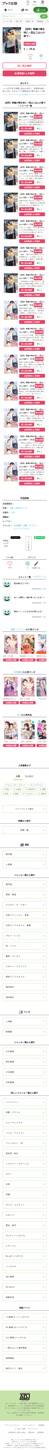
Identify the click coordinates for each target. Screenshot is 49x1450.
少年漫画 (10, 1051)
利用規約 (41, 1425)
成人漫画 (10, 1277)
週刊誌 (9, 884)
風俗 (16, 794)
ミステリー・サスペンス (17, 1164)
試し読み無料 (25, 65)
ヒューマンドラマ (21, 528)
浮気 (6, 794)
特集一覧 (24, 830)
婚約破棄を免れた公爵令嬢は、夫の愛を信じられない (11, 699)
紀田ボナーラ (21, 508)
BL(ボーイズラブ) (14, 1256)
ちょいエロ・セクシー (16, 785)
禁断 (43, 789)
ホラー (9, 1174)
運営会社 (31, 1432)
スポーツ (10, 1215)
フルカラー (29, 794)
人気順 (9, 864)
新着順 (9, 1032)
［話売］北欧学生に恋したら (28, 741)
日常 (8, 1184)
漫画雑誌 (40, 21)
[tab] (8, 10)
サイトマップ (33, 1429)
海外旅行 (10, 997)
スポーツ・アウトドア (16, 966)
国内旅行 (10, 987)
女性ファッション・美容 (17, 915)
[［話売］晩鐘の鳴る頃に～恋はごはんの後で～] (12, 29)
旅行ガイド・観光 (14, 1368)
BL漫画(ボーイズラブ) (16, 1327)
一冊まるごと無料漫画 (16, 1348)
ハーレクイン (37, 785)
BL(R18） (11, 1287)
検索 (43, 16)
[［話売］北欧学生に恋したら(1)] (28, 729)
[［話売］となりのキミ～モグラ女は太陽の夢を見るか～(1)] (11, 729)
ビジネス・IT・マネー (16, 905)
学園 (8, 1194)
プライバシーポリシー (12, 1425)
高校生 (43, 794)
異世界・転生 (12, 1153)
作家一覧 (19, 21)
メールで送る (28, 543)
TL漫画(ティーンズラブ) (17, 1317)
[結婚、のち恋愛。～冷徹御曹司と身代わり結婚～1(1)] (11, 644)
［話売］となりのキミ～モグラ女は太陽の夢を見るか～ (11, 741)
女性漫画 (17, 525)
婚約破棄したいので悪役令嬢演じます (28, 656)
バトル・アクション (15, 1133)
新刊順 (9, 854)
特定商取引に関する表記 (16, 1432)
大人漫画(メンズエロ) (16, 1337)
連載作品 (10, 1297)
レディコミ (11, 1246)
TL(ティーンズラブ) (15, 1236)
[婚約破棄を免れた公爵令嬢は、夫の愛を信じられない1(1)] (11, 686)
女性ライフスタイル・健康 (18, 925)
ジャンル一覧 (7, 21)
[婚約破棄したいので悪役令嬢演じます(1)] (28, 644)
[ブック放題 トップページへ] (9, 3)
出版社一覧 (29, 21)
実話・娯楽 (11, 894)
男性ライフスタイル (15, 977)
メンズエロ (11, 1266)
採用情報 (40, 1432)
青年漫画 (10, 1062)
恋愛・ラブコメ (30, 525)
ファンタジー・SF (14, 1143)
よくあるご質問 (19, 1429)
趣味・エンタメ (13, 956)
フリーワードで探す (24, 809)
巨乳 (7, 789)
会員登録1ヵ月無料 (25, 73)
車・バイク (11, 946)
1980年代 (31, 789)
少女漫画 (10, 1072)
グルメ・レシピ (13, 936)
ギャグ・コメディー (15, 1205)
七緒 (11, 508)
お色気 (18, 789)
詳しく (39, 128)
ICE (13, 512)
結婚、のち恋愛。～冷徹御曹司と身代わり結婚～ (11, 656)
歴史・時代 (11, 1225)
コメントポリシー (29, 1425)
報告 (44, 589)
